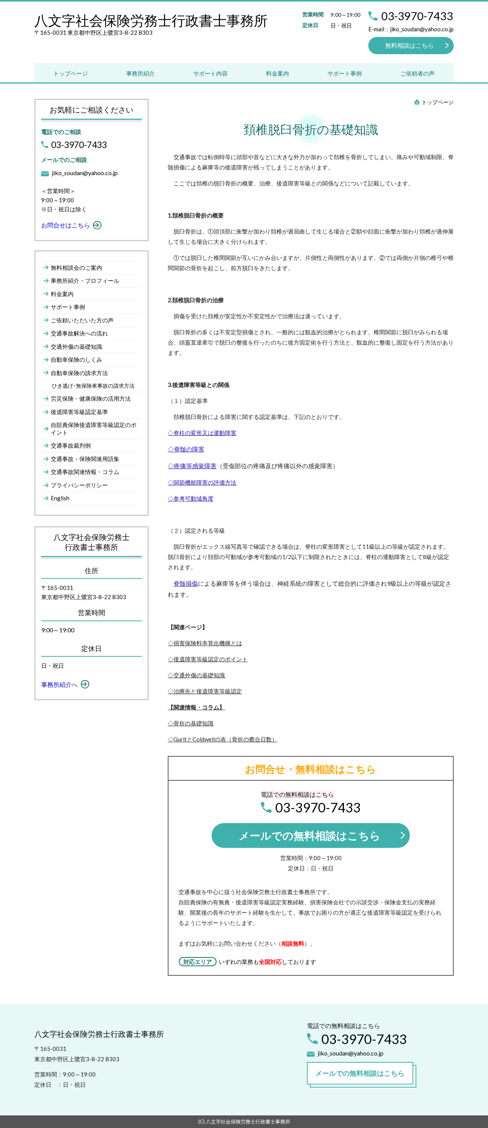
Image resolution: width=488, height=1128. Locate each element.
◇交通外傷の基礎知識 (196, 675)
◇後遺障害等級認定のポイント (208, 659)
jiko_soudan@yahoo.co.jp (85, 172)
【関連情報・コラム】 (196, 707)
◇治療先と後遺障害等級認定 (205, 691)
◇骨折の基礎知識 (191, 723)
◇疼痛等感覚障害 (192, 465)
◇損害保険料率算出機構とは (205, 643)
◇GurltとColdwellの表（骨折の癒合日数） (223, 739)
